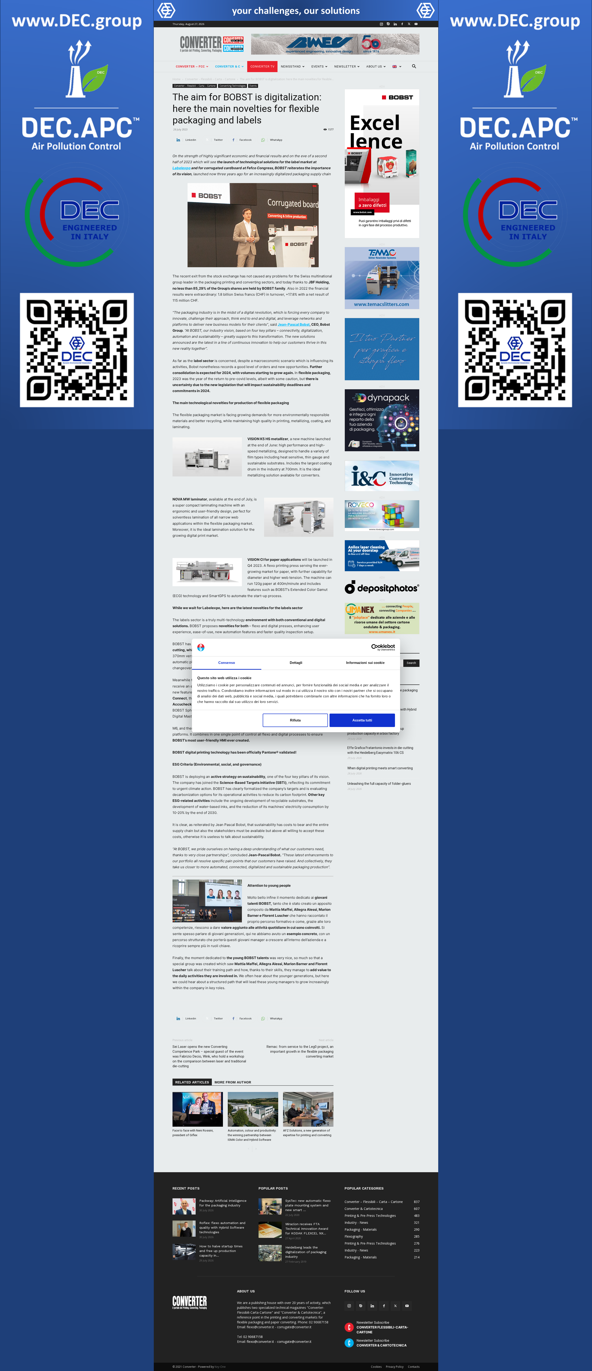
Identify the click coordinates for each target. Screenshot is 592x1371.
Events (317, 66)
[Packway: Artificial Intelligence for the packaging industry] (184, 1206)
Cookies (376, 1367)
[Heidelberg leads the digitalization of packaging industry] (270, 1253)
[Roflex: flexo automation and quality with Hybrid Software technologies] (184, 1229)
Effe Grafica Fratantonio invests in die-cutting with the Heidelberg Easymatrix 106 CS (380, 750)
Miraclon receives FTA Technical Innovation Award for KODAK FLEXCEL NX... (306, 1228)
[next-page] (256, 1149)
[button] (413, 67)
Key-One (220, 1367)
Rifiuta (295, 720)
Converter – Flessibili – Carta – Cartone (210, 79)
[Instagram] (381, 24)
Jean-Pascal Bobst (294, 324)
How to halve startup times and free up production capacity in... (221, 1250)
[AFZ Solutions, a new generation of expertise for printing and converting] (308, 1109)
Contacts (413, 1367)
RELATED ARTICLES (192, 1082)
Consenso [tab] (226, 663)
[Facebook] (402, 24)
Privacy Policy (395, 1367)
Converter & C (227, 66)
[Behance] (388, 24)
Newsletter (345, 66)
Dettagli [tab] (296, 663)
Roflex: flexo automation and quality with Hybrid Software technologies (222, 1227)
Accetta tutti (362, 720)
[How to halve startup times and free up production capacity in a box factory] (184, 1252)
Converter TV (262, 66)
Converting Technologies (232, 85)
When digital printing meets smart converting (380, 768)
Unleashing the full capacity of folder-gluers (379, 783)
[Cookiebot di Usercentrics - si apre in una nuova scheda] (375, 647)
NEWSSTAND (291, 66)
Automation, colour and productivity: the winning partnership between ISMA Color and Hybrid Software (252, 1135)
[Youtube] (416, 24)
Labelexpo (182, 168)
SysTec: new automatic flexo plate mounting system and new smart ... (308, 1205)
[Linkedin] (395, 24)
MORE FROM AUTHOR (233, 1082)
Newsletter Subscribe (382, 1327)
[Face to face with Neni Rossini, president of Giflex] (198, 1109)
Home (177, 79)
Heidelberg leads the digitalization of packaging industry (305, 1251)
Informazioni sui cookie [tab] (365, 663)
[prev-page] (248, 1149)
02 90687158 (253, 1336)
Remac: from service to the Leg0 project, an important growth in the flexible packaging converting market (300, 1051)
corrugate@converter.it (294, 1341)
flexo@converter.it (260, 1341)
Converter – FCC (190, 66)
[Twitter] (409, 24)
